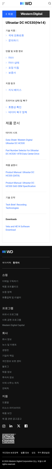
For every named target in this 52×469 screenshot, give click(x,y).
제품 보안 (7, 413)
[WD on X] (19, 426)
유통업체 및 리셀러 (11, 297)
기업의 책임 (8, 355)
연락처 (5, 388)
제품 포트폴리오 (10, 286)
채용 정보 (7, 372)
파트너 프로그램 (10, 314)
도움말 (5, 402)
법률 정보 (25, 452)
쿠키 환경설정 (44, 452)
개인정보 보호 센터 (11, 361)
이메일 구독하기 (10, 281)
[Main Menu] (4, 3)
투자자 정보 (8, 377)
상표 (33, 452)
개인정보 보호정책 (10, 452)
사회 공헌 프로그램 (11, 319)
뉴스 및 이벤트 (9, 344)
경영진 (5, 350)
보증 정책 (7, 292)
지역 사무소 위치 (10, 383)
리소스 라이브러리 (11, 407)
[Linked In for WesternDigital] (11, 426)
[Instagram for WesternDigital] (4, 426)
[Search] (49, 3)
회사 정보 (7, 339)
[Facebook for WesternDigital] (26, 426)
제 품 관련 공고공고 (12, 418)
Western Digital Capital (13, 325)
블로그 (5, 366)
